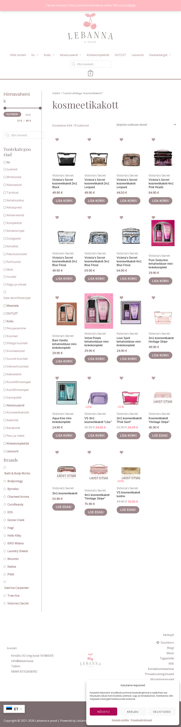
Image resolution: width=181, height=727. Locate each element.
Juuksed (12, 169)
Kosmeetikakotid (18, 412)
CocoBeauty (15, 504)
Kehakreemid (15, 215)
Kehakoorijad (15, 231)
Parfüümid (14, 262)
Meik (10, 270)
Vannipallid (14, 397)
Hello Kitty (14, 535)
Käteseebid (14, 374)
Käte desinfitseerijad (17, 298)
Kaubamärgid (158, 55)
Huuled (11, 277)
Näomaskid (14, 185)
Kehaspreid (14, 207)
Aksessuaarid (69, 55)
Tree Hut (13, 596)
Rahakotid (13, 428)
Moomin (13, 559)
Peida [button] (131, 5)
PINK (10, 574)
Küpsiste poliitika (120, 720)
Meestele (13, 306)
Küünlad (12, 336)
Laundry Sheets (17, 551)
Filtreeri (12, 114)
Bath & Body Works (17, 473)
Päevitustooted (17, 254)
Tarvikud (12, 193)
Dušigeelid (14, 238)
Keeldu (132, 711)
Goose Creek (15, 520)
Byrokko (13, 489)
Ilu (33, 55)
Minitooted (14, 177)
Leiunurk (138, 55)
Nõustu (103, 711)
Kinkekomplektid (98, 55)
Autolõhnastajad (17, 390)
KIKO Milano (15, 543)
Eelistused (162, 711)
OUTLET (120, 55)
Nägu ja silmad (16, 284)
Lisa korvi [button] (64, 201)
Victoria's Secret (18, 603)
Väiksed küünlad (17, 366)
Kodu (47, 55)
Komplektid (14, 223)
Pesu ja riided (15, 436)
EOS (10, 512)
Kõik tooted (18, 55)
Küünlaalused (16, 351)
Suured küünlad (17, 359)
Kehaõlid (12, 246)
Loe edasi (160, 435)
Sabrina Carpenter (16, 588)
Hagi (10, 528)
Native (11, 567)
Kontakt (12, 648)
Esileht (56, 93)
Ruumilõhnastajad (19, 382)
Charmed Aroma (18, 497)
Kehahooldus (15, 200)
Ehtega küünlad (17, 343)
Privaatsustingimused (141, 720)
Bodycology (15, 481)
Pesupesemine (16, 328)
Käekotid (12, 420)
